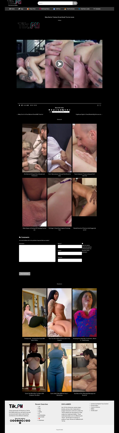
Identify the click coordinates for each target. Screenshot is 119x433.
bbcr (39, 408)
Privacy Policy (94, 405)
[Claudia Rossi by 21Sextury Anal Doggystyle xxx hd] (84, 226)
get (39, 406)
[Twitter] (52, 110)
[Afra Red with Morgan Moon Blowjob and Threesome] (34, 172)
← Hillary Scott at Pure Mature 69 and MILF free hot (30, 114)
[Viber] (58, 110)
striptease (41, 420)
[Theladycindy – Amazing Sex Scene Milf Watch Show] (34, 336)
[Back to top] (113, 428)
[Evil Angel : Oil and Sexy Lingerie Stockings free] (59, 226)
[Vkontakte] (65, 110)
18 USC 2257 (94, 410)
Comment (21, 243)
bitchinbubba (41, 415)
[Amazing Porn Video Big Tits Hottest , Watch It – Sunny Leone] (84, 336)
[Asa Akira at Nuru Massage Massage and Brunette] (84, 391)
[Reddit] (54, 110)
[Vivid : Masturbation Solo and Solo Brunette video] (59, 172)
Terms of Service (95, 407)
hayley (40, 411)
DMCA (92, 409)
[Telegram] (61, 110)
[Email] (67, 110)
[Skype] (63, 110)
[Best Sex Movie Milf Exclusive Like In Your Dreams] (59, 336)
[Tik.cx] (14, 2)
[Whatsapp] (56, 110)
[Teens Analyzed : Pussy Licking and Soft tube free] (84, 172)
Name (60, 243)
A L (39, 413)
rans (39, 410)
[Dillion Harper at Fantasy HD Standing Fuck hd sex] (34, 226)
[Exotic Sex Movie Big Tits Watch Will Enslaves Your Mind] (34, 391)
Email (60, 250)
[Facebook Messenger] (49, 110)
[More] (70, 110)
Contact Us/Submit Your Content (99, 403)
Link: (50, 112)
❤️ (39, 418)
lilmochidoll (41, 417)
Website (60, 257)
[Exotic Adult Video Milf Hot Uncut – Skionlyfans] (59, 391)
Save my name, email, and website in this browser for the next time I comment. (87, 249)
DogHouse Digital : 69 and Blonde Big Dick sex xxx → (89, 114)
